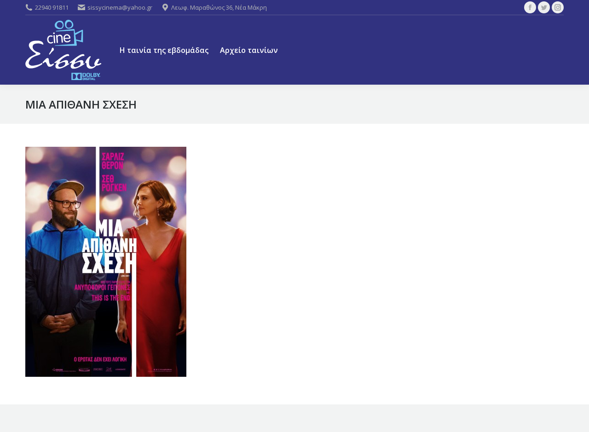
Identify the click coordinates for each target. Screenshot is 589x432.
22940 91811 (52, 7)
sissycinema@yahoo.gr (119, 7)
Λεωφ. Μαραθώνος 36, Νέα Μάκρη (219, 7)
